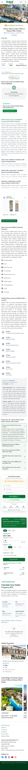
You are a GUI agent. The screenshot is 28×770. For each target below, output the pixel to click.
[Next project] (26, 659)
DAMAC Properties (10, 32)
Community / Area (8, 552)
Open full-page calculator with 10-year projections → (11, 621)
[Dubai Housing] (2, 72)
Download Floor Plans (10, 220)
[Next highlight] (26, 93)
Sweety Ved (9, 708)
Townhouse (6, 549)
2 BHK (15, 547)
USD (9, 530)
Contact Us (4, 729)
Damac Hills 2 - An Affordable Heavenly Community (9, 716)
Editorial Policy (5, 736)
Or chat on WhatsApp (15, 499)
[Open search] (25, 2)
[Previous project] (2, 659)
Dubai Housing (5, 725)
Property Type (7, 544)
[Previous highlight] (2, 93)
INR (13, 530)
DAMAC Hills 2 (20, 32)
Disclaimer (4, 731)
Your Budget (7, 533)
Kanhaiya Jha (12, 380)
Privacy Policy (21, 502)
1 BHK (10, 547)
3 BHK (19, 547)
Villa (12, 549)
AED (5, 530)
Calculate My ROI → (13, 559)
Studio (5, 547)
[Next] (25, 701)
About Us (3, 727)
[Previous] (3, 701)
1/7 (25, 19)
